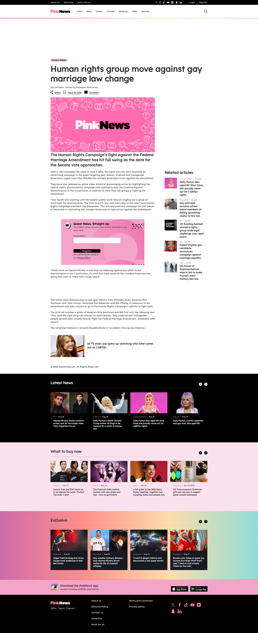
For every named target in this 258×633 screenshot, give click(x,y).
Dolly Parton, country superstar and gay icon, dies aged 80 (188, 422)
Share (58, 92)
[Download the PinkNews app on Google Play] (198, 589)
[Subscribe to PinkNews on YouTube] (192, 605)
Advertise (68, 2)
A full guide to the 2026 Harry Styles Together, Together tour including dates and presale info (149, 492)
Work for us (97, 624)
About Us (55, 2)
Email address (83, 236)
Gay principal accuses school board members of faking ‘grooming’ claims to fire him (190, 209)
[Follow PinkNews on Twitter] (173, 605)
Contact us (97, 612)
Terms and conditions (141, 600)
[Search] (205, 11)
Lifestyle (110, 11)
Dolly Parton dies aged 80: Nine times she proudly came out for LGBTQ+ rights (191, 188)
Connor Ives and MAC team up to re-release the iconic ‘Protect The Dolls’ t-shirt (68, 492)
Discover (145, 11)
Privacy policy (137, 606)
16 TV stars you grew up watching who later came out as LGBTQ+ (120, 345)
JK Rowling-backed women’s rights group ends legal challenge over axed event (192, 230)
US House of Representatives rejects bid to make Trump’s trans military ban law (191, 272)
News (89, 11)
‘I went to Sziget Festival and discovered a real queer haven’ (148, 559)
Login (192, 2)
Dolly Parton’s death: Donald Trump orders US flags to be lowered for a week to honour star (107, 424)
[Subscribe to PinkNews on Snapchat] (173, 612)
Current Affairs (59, 60)
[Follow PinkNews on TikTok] (186, 605)
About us (96, 600)
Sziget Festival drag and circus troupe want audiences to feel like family (68, 561)
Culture (99, 11)
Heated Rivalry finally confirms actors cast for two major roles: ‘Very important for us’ (68, 423)
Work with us (84, 2)
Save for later (75, 92)
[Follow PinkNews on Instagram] (199, 605)
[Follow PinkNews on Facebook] (180, 605)
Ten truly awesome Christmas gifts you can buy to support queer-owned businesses (187, 492)
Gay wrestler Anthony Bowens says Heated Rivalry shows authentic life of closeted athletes (108, 562)
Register (203, 2)
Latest (79, 11)
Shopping (123, 11)
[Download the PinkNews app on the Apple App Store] (179, 589)
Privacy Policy (83, 258)
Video (134, 11)
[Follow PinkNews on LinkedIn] (181, 2)
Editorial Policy (99, 606)
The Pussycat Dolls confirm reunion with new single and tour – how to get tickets (107, 492)
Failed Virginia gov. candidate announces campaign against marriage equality (191, 251)
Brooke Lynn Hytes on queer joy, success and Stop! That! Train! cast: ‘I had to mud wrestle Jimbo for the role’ (189, 562)
